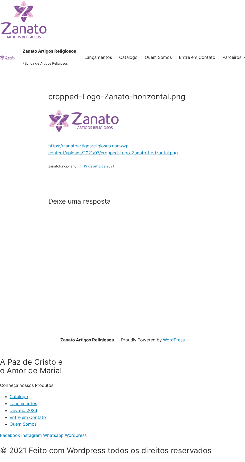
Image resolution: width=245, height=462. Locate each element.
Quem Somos (23, 424)
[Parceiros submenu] (243, 57)
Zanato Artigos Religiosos (49, 51)
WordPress (174, 339)
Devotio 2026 (23, 410)
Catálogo (19, 396)
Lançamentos (23, 403)
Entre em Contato (28, 417)
